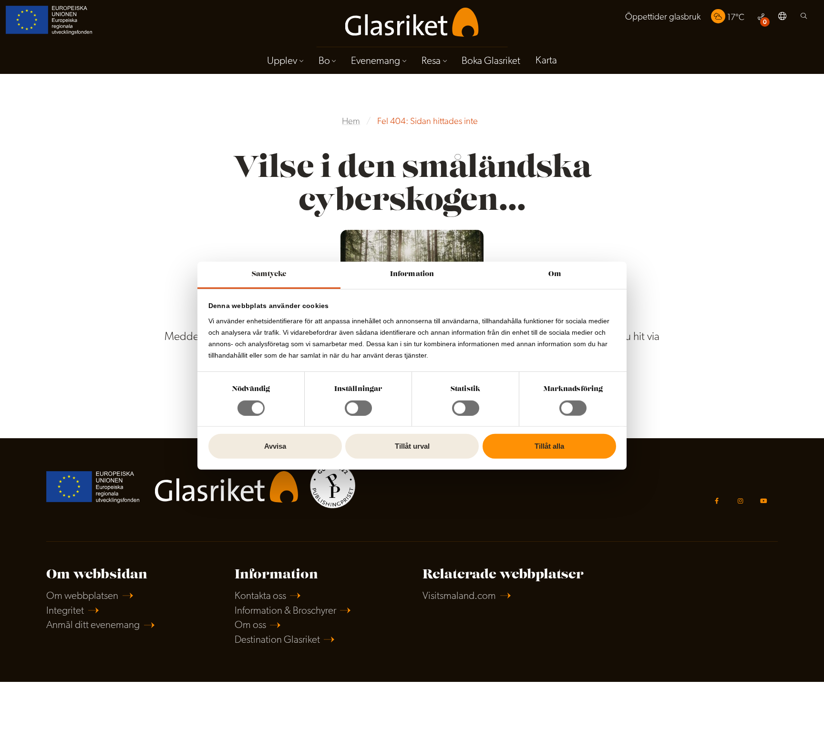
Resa (431, 61)
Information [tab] (412, 274)
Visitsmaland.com (459, 596)
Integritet (65, 611)
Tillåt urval (412, 446)
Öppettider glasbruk (662, 17)
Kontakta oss (260, 596)
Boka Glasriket (491, 61)
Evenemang (375, 61)
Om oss (250, 625)
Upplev (282, 61)
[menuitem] (662, 17)
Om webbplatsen (82, 596)
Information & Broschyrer (285, 611)
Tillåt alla (549, 446)
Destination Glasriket (277, 640)
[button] (782, 18)
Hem (351, 121)
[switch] (358, 408)
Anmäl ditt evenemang (93, 625)
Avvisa (275, 446)
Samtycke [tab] (269, 274)
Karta (546, 61)
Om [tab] (554, 274)
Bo (324, 61)
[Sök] (804, 18)
